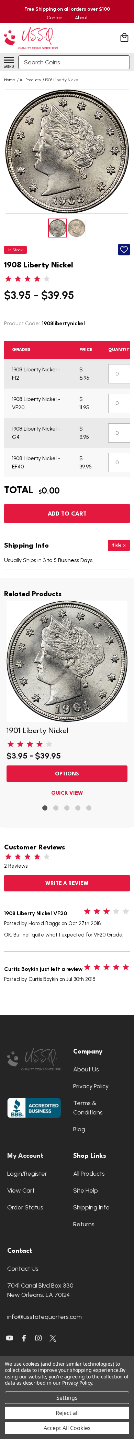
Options (67, 774)
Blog (79, 1129)
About (81, 18)
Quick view (67, 793)
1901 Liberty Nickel (37, 731)
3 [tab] (67, 808)
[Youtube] (9, 1338)
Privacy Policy (91, 1086)
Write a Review (67, 883)
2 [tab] (56, 808)
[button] (34, 1059)
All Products (89, 1173)
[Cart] (125, 38)
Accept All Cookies (67, 1428)
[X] (24, 1338)
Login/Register (27, 1173)
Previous (11, 151)
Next (123, 151)
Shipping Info (91, 1207)
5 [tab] (89, 808)
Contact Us (22, 1268)
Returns (83, 1224)
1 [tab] (45, 808)
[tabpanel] (67, 700)
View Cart (21, 1190)
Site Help (85, 1190)
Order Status (25, 1207)
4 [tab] (78, 808)
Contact (55, 18)
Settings (67, 1397)
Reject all (67, 1413)
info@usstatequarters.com (44, 1317)
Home (9, 79)
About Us (86, 1069)
